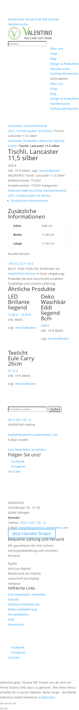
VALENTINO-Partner (22, 274)
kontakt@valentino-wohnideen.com (33, 435)
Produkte (30, 141)
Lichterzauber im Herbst (34, 131)
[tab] (41, 200)
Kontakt (13, 599)
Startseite (14, 126)
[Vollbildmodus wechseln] (10, 703)
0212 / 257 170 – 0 (33, 523)
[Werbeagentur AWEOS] (39, 642)
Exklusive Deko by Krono (25, 191)
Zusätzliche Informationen (29, 201)
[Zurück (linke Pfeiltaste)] (1, 708)
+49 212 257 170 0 (20, 264)
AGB (11, 619)
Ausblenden (46, 697)
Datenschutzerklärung (23, 604)
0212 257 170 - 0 (19, 420)
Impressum (16, 624)
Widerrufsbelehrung (22, 609)
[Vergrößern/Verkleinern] (14, 703)
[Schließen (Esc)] (1, 703)
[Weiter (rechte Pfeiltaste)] (6, 708)
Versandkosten (49, 171)
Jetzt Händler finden (32, 533)
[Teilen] (6, 703)
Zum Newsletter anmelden (27, 450)
